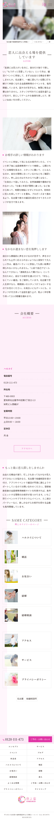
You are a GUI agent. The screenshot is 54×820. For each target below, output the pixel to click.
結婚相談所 (31, 698)
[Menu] (50, 5)
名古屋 (20, 698)
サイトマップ (40, 789)
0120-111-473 (10, 382)
